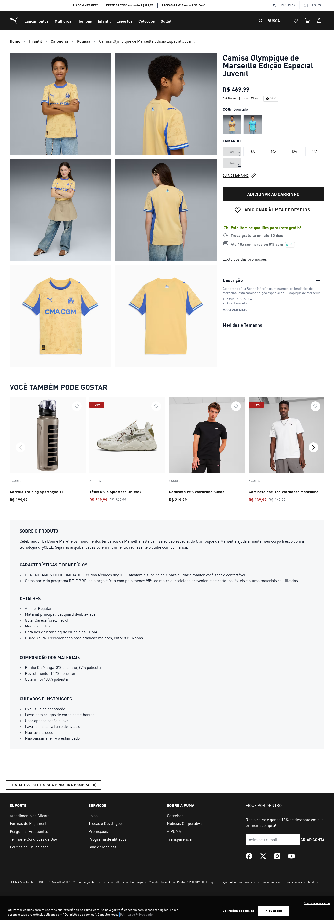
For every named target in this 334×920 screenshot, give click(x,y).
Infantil (104, 21)
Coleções (146, 21)
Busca (273, 20)
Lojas (316, 5)
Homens (84, 21)
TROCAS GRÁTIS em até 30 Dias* (183, 5)
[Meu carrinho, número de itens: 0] (307, 20)
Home (15, 41)
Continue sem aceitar (317, 903)
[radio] (232, 124)
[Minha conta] (319, 20)
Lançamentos (36, 21)
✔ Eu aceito (273, 911)
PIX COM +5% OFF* (85, 5)
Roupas (83, 41)
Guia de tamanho (236, 175)
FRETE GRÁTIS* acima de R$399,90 (130, 5)
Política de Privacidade (136, 915)
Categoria (59, 41)
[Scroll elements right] (313, 447)
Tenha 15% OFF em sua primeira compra (49, 785)
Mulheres (63, 21)
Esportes (124, 21)
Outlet (166, 21)
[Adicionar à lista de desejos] (77, 406)
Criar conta (312, 839)
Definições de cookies (238, 911)
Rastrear (288, 5)
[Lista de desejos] (296, 20)
